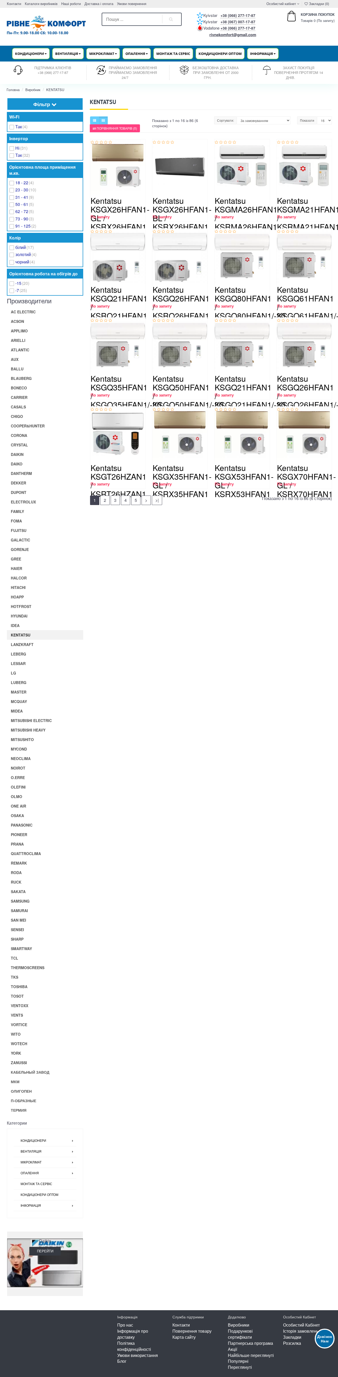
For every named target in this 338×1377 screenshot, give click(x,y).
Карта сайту (184, 1337)
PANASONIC (21, 825)
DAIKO (16, 463)
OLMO (16, 796)
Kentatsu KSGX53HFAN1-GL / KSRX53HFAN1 (244, 480)
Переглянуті (240, 1367)
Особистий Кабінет (301, 1325)
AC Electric (23, 311)
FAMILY (17, 511)
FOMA (16, 521)
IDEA (15, 625)
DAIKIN (17, 454)
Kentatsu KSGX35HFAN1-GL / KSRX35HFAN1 (182, 480)
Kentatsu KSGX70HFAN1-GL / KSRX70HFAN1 (306, 480)
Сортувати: (225, 120)
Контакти (14, 3)
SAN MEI (18, 920)
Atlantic (20, 349)
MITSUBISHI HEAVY (28, 730)
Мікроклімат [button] (101, 53)
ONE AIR (18, 806)
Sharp (17, 939)
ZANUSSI (19, 1062)
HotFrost (21, 606)
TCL (14, 958)
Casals (18, 406)
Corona (19, 435)
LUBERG (18, 682)
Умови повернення (131, 3)
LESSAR (18, 663)
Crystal (19, 444)
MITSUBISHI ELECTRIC (31, 720)
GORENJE (20, 549)
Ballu (17, 368)
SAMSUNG (20, 901)
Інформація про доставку (132, 1334)
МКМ (15, 1081)
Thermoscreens (27, 967)
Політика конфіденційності (134, 1346)
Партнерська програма (250, 1343)
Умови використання (137, 1355)
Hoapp (17, 597)
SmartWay (21, 948)
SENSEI (17, 929)
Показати (307, 120)
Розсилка (292, 1343)
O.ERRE (18, 777)
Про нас (125, 1325)
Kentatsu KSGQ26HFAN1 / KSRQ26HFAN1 (181, 302)
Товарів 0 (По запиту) (312, 17)
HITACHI (18, 587)
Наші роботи (71, 3)
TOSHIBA (19, 986)
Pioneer (19, 834)
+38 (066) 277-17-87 (237, 28)
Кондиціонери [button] (29, 53)
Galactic (20, 540)
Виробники (238, 1325)
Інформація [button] (261, 53)
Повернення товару (192, 1331)
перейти (45, 1250)
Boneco (19, 387)
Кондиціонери (33, 1141)
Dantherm (21, 473)
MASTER (18, 692)
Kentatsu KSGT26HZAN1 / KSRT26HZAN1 (119, 480)
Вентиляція (31, 1151)
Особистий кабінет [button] (280, 3)
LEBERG (18, 654)
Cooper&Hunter (28, 425)
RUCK (16, 882)
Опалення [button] (135, 53)
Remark (19, 863)
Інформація (31, 1206)
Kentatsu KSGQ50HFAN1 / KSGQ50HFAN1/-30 (188, 391)
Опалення (30, 1173)
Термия (18, 1110)
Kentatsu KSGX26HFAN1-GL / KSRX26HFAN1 (120, 213)
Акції (232, 1349)
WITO (16, 1034)
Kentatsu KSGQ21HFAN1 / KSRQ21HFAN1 (119, 302)
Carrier (19, 397)
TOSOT (17, 996)
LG (13, 673)
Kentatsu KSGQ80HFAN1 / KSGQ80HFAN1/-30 (250, 302)
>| (157, 500)
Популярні (238, 1361)
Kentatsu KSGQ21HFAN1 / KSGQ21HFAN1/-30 (250, 391)
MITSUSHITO (22, 739)
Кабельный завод (30, 1072)
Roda (16, 872)
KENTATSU (55, 89)
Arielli (18, 340)
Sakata (18, 891)
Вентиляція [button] (66, 53)
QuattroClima (26, 853)
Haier (16, 568)
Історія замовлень (300, 1331)
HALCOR (19, 578)
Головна (13, 89)
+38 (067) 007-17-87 (237, 21)
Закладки (292, 1337)
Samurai (19, 910)
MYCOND (19, 749)
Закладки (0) (318, 3)
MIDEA (17, 711)
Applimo (19, 330)
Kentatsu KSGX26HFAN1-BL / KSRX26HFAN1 (182, 213)
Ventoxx (19, 1005)
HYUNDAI (19, 616)
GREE (16, 559)
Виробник (32, 89)
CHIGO (17, 416)
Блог (121, 1361)
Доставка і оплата (98, 3)
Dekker (18, 482)
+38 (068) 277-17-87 (237, 15)
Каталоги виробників (41, 3)
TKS (14, 977)
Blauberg (21, 378)
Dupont (18, 492)
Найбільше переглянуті (251, 1355)
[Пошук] (171, 19)
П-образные (23, 1100)
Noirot (18, 768)
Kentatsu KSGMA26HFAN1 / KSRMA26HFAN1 (246, 213)
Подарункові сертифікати (240, 1334)
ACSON (17, 321)
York (16, 1053)
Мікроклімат (31, 1162)
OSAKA (17, 815)
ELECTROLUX (23, 501)
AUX (14, 359)
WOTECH (19, 1043)
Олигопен (21, 1091)
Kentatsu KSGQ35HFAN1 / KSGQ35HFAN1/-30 (126, 391)
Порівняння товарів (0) (116, 128)
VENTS (17, 1015)
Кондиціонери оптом (220, 53)
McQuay (19, 701)
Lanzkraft (22, 644)
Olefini (18, 787)
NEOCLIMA (21, 758)
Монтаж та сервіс (173, 53)
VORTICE (19, 1024)
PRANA (17, 844)
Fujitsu (18, 530)
